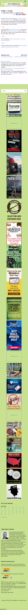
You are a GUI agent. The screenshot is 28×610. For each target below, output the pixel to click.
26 (16, 513)
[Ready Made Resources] (14, 257)
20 (20, 511)
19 (16, 511)
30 (5, 514)
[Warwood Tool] (14, 429)
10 (9, 510)
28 (23, 513)
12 (16, 510)
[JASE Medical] (14, 444)
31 (9, 514)
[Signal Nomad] (14, 164)
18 (12, 511)
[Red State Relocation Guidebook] (14, 460)
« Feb (2, 517)
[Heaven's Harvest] (14, 233)
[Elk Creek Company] (14, 210)
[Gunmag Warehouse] (14, 141)
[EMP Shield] (14, 386)
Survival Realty (5, 61)
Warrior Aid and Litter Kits (13, 30)
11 (12, 510)
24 (9, 513)
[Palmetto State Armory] (14, 335)
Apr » (6, 517)
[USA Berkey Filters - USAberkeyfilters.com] (14, 370)
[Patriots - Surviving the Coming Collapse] (14, 187)
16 (5, 511)
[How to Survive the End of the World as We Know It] (14, 308)
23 (5, 513)
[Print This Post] (14, 14)
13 (20, 510)
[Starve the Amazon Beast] (14, 401)
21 (23, 511)
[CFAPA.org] (14, 491)
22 (1, 513)
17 (9, 511)
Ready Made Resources (14, 29)
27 (20, 513)
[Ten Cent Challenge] (14, 476)
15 (1, 511)
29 (1, 514)
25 (12, 513)
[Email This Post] (15, 14)
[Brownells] (14, 283)
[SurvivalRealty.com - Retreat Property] (14, 105)
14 (23, 510)
